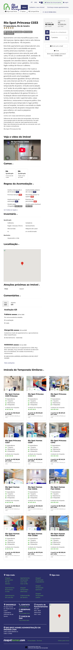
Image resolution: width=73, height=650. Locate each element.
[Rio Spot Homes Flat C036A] (36, 523)
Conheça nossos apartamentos (57, 7)
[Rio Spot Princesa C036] (59, 383)
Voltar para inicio (63, 640)
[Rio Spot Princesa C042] (59, 430)
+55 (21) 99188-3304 (24, 613)
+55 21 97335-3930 (24, 620)
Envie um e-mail (57, 46)
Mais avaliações (9, 363)
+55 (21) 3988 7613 (24, 606)
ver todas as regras (10, 210)
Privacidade (32, 640)
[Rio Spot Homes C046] (14, 476)
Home (24, 7)
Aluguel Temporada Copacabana (40, 580)
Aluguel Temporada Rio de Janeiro (9, 581)
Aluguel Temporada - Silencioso (24, 589)
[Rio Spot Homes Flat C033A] (59, 476)
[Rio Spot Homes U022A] (59, 523)
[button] (22, 163)
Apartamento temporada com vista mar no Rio (25, 581)
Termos (39, 640)
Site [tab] (5, 304)
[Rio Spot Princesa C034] (36, 383)
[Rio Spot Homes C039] (36, 430)
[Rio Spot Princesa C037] (14, 430)
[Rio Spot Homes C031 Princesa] (14, 383)
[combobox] (59, 38)
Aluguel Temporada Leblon (39, 595)
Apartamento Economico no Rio (9, 589)
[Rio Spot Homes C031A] (36, 476)
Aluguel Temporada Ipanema (39, 587)
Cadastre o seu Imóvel (36, 7)
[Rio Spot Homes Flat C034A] (14, 523)
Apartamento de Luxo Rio (9, 596)
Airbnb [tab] (13, 303)
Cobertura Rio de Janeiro (25, 596)
